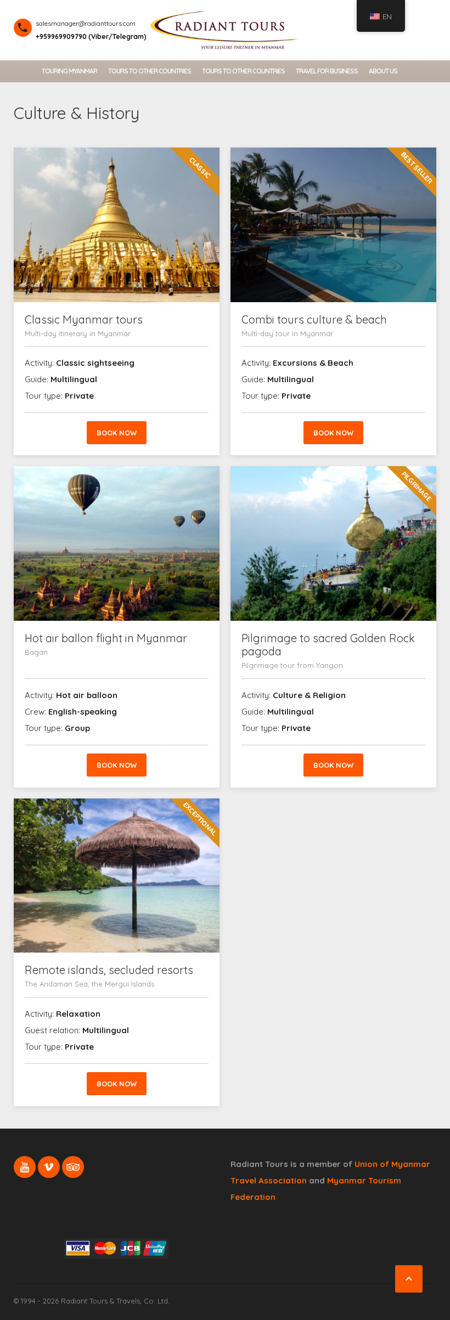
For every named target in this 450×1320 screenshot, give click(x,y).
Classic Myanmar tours (84, 319)
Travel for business (327, 71)
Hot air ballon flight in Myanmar (106, 638)
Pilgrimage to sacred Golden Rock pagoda (328, 644)
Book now (117, 432)
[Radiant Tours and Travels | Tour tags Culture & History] (225, 28)
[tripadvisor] (73, 1167)
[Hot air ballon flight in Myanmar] (117, 543)
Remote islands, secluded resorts (109, 970)
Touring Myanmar (69, 71)
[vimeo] (49, 1167)
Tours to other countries (149, 71)
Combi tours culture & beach (314, 319)
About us (383, 71)
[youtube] (25, 1167)
